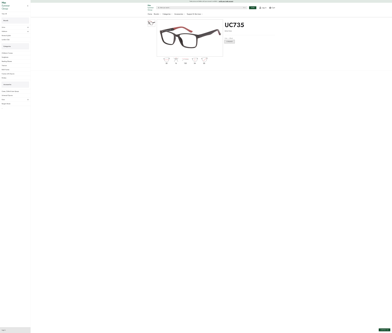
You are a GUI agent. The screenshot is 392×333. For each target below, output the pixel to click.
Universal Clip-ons (7, 95)
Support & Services (194, 14)
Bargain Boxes (6, 104)
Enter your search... (203, 7)
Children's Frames (7, 53)
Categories (167, 14)
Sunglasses (5, 57)
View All (4, 14)
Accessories (178, 14)
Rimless (4, 78)
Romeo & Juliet (6, 35)
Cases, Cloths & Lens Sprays (10, 91)
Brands (156, 14)
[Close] (28, 6)
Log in (4, 330)
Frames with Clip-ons (8, 74)
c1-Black (230, 41)
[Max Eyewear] (6, 6)
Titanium (4, 65)
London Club (5, 40)
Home (150, 14)
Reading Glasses (7, 61)
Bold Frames (5, 70)
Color (229, 38)
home (253, 7)
